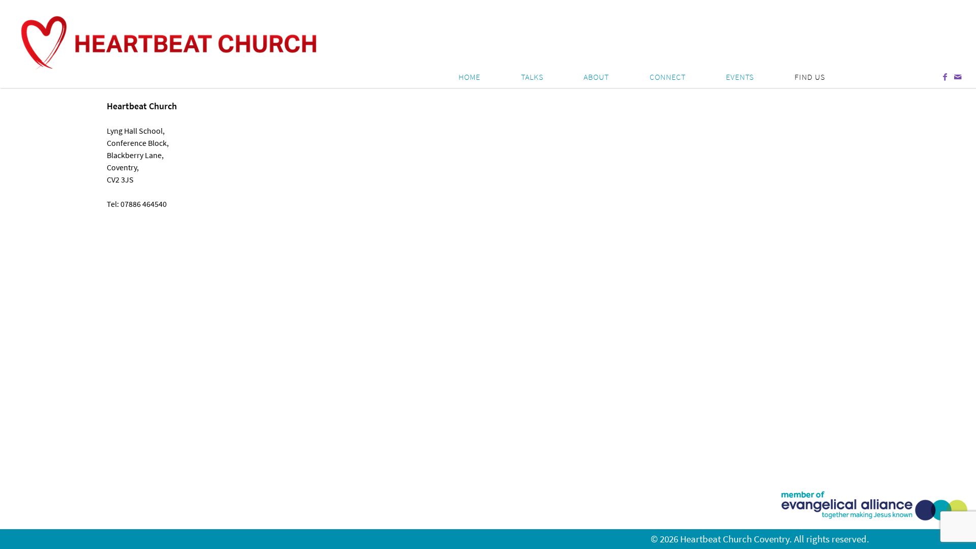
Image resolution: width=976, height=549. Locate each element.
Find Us (810, 77)
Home (469, 77)
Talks (532, 77)
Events (740, 77)
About (596, 77)
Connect (668, 77)
